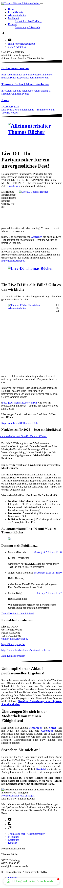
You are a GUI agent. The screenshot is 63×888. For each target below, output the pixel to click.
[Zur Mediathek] (9, 40)
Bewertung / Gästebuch (27, 27)
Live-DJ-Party (15, 12)
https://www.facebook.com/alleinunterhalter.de (26, 650)
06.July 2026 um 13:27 (49, 593)
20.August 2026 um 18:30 (48, 552)
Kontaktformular (10, 795)
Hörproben (35, 727)
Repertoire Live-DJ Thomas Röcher (20, 423)
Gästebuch (13, 839)
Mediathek (13, 18)
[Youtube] (9, 820)
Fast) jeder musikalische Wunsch (19, 402)
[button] (31, 881)
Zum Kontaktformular (13, 655)
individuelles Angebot (13, 260)
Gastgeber (36, 236)
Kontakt (12, 24)
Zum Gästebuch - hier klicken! (17, 613)
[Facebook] (9, 824)
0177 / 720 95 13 (17, 46)
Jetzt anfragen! (27, 795)
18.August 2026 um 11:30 (48, 572)
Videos (52, 727)
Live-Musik (13, 186)
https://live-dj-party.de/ (13, 644)
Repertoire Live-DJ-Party (28, 21)
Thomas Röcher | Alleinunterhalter (26, 833)
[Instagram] (9, 828)
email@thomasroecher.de (21, 43)
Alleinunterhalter (17, 15)
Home (11, 9)
